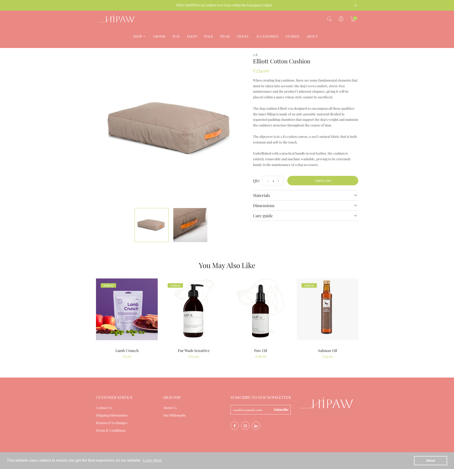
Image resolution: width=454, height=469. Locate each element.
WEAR (225, 36)
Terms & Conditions (111, 430)
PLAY (176, 36)
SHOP (138, 36)
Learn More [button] (152, 460)
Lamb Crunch (127, 350)
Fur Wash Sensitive (194, 350)
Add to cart (323, 180)
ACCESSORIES (267, 36)
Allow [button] (430, 460)
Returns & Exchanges (111, 423)
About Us (170, 407)
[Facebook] (235, 425)
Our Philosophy (174, 415)
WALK (208, 36)
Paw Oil (260, 350)
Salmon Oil (327, 350)
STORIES (292, 36)
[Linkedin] (256, 425)
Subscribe (281, 409)
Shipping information (111, 415)
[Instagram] (245, 425)
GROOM (159, 36)
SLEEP (192, 36)
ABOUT (312, 36)
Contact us (104, 407)
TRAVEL (243, 36)
